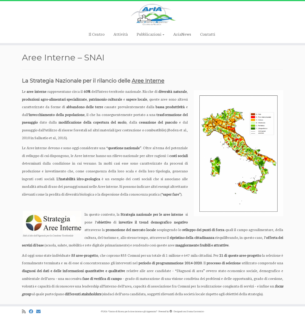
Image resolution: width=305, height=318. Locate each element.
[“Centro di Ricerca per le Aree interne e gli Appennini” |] (152, 14)
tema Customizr (196, 311)
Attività (120, 34)
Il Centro (96, 34)
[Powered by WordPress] (170, 310)
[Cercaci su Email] (40, 311)
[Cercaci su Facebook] (32, 311)
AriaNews (182, 34)
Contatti (207, 34)
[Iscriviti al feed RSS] (25, 311)
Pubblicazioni (149, 34)
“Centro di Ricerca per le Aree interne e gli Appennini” (132, 311)
